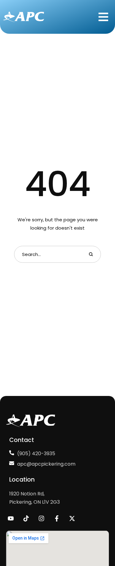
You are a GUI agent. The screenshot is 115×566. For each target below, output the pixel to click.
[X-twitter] (72, 518)
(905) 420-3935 (36, 453)
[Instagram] (41, 518)
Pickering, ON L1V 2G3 (34, 502)
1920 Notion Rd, (26, 493)
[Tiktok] (26, 518)
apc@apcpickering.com (46, 463)
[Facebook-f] (57, 518)
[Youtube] (11, 518)
